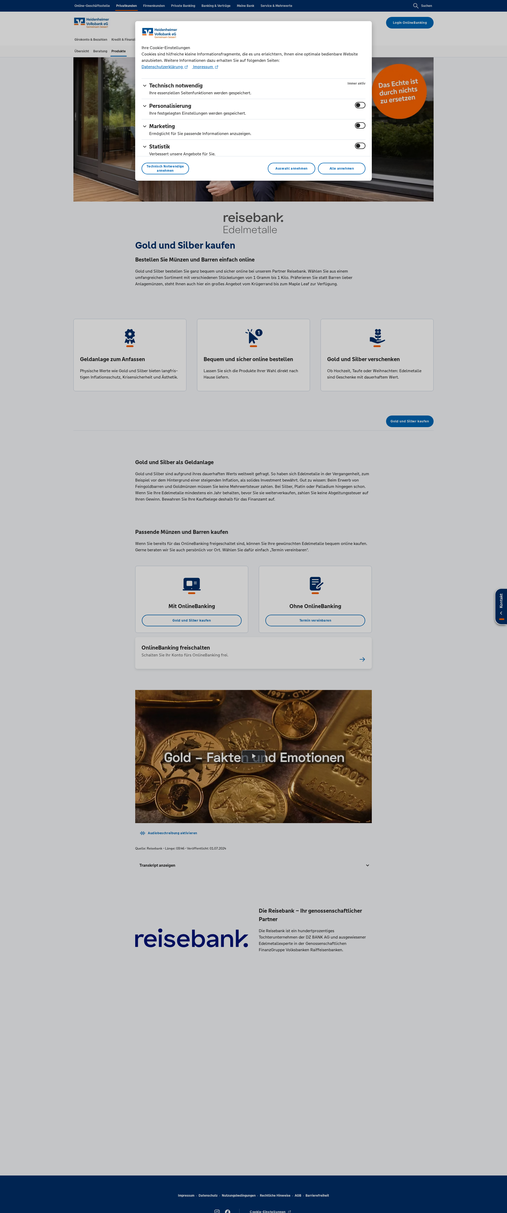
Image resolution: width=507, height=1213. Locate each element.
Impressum (203, 66)
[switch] (360, 105)
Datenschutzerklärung (163, 66)
